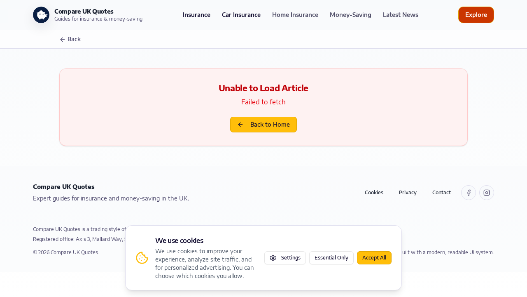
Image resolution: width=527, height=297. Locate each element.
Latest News (400, 14)
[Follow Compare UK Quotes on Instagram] (486, 192)
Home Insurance (295, 14)
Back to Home (270, 124)
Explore (476, 14)
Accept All (374, 258)
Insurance (196, 14)
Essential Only (331, 258)
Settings (291, 258)
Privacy (408, 192)
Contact (441, 192)
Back (74, 38)
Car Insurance (241, 14)
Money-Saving (350, 14)
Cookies (374, 192)
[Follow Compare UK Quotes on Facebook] (468, 192)
